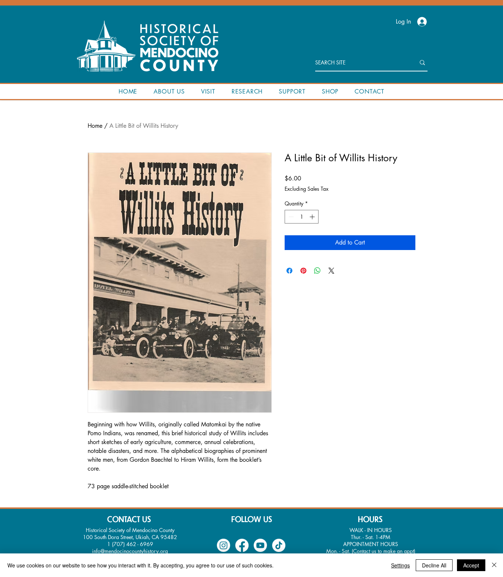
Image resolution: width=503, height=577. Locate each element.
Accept (471, 565)
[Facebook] (242, 545)
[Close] (494, 565)
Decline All (434, 565)
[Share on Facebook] (289, 270)
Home (95, 126)
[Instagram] (223, 545)
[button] (169, 91)
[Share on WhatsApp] (317, 270)
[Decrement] (290, 216)
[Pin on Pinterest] (303, 270)
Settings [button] (400, 565)
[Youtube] (260, 545)
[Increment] (312, 216)
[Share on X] (331, 270)
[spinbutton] (301, 216)
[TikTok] (278, 545)
